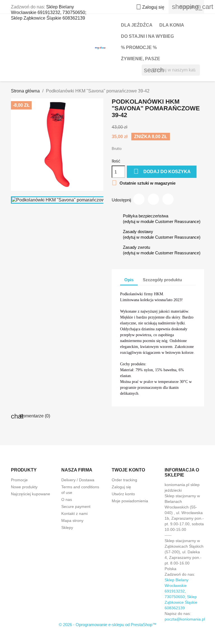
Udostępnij (138, 199)
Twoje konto (128, 470)
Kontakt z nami (74, 513)
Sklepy (67, 527)
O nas (66, 499)
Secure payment (75, 506)
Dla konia (171, 25)
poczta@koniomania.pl (185, 619)
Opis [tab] (129, 279)
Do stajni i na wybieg (147, 36)
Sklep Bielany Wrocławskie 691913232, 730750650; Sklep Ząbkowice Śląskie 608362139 (48, 12)
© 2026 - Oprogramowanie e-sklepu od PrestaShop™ (107, 624)
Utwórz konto (123, 494)
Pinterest (168, 199)
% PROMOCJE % (139, 47)
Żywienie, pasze (140, 58)
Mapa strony (72, 520)
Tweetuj (153, 199)
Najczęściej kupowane (30, 494)
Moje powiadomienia (130, 501)
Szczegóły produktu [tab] (162, 279)
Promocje (19, 480)
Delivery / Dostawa (77, 480)
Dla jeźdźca (137, 25)
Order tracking (124, 480)
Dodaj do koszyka (162, 171)
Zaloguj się (121, 487)
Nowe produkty (24, 487)
